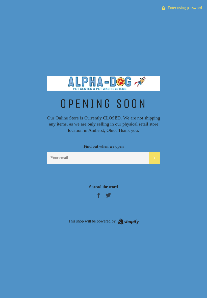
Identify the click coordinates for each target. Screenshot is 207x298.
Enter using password (184, 8)
